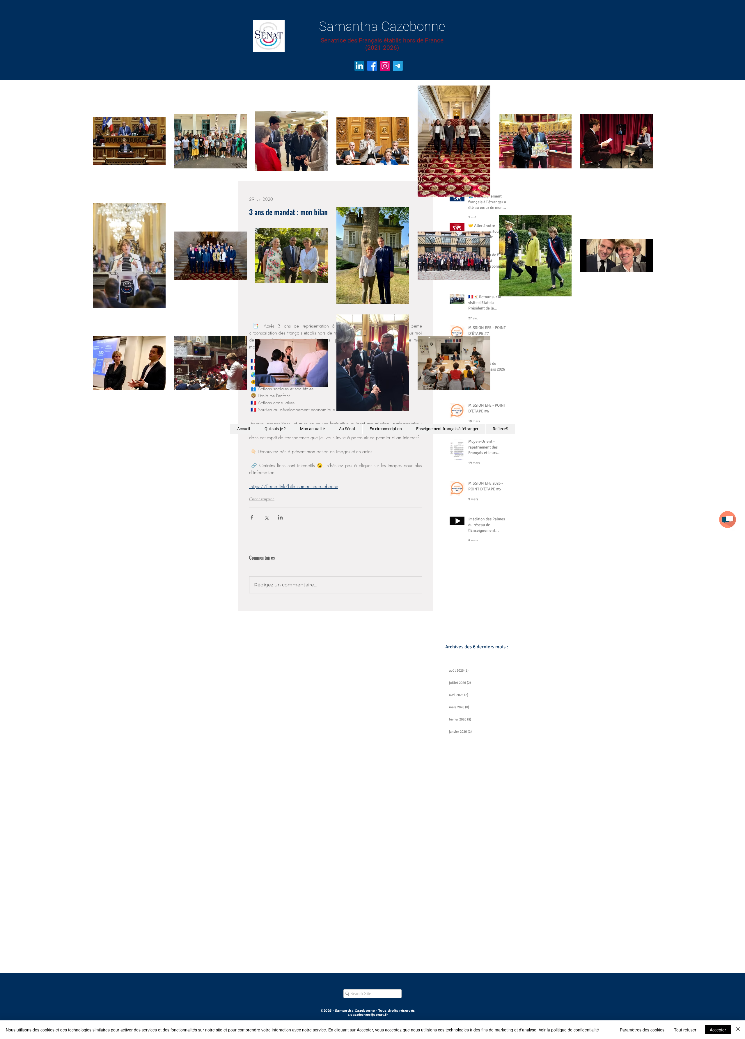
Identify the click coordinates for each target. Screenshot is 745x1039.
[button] (727, 519)
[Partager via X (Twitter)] (266, 517)
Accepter (718, 1030)
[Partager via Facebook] (252, 517)
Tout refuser (685, 1030)
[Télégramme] (398, 66)
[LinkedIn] (359, 66)
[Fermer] (738, 1029)
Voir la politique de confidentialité (569, 1030)
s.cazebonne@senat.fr (368, 1015)
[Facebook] (372, 66)
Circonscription (261, 498)
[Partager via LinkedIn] (280, 517)
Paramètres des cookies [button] (642, 1030)
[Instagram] (385, 66)
